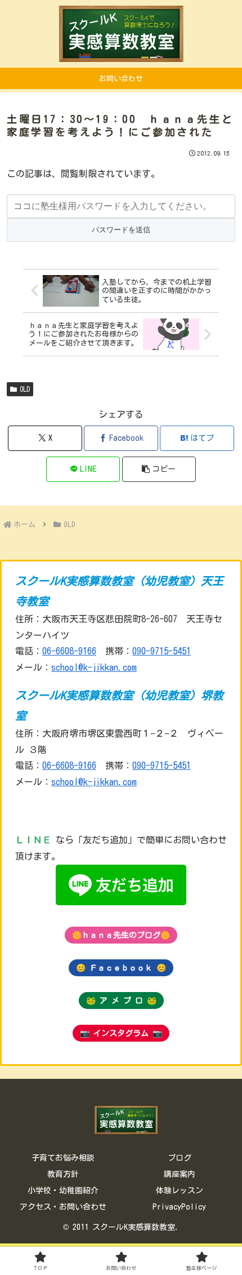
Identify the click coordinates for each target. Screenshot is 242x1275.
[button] (159, 469)
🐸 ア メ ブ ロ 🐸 (121, 1000)
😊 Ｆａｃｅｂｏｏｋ (121, 968)
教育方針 (63, 1174)
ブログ (179, 1158)
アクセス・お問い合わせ (63, 1207)
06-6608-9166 (69, 651)
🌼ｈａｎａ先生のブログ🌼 (121, 935)
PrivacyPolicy (179, 1207)
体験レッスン (179, 1190)
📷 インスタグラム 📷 (121, 1033)
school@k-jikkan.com (94, 667)
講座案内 (179, 1174)
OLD (25, 389)
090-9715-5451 (161, 651)
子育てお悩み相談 (63, 1158)
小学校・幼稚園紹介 (63, 1190)
